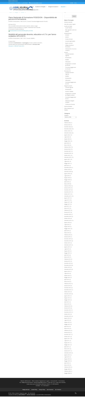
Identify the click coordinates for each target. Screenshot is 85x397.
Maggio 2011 (67, 344)
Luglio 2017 (66, 200)
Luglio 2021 (66, 161)
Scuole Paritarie (68, 27)
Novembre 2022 (67, 128)
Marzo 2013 (66, 304)
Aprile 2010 (66, 363)
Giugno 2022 (67, 139)
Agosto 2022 (67, 135)
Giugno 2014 (67, 275)
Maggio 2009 (67, 369)
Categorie (66, 115)
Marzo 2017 (66, 208)
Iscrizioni (67, 35)
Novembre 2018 (67, 167)
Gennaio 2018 (67, 187)
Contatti (71, 3)
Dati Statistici (50, 389)
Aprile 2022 (66, 143)
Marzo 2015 (66, 257)
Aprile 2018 (66, 181)
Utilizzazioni (67, 61)
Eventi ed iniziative (68, 106)
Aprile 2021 (66, 165)
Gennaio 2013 (67, 308)
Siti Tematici (58, 389)
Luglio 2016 (66, 224)
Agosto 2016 (67, 222)
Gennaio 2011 (67, 350)
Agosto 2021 (67, 159)
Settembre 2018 (67, 171)
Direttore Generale (68, 22)
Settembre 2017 (67, 196)
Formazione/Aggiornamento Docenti (39, 21)
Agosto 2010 (67, 355)
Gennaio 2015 (67, 261)
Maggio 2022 (67, 141)
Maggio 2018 (67, 179)
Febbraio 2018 (67, 185)
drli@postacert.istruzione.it (27, 382)
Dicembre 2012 (67, 310)
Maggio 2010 (67, 361)
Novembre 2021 (67, 153)
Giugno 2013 (67, 297)
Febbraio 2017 (67, 210)
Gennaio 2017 (67, 212)
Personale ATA (34, 10)
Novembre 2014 (67, 265)
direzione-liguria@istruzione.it (40, 382)
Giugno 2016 (67, 226)
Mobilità (32, 38)
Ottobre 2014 (67, 267)
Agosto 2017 (67, 198)
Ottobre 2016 (67, 218)
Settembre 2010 (67, 352)
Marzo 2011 (66, 348)
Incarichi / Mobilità (69, 91)
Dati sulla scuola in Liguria (69, 24)
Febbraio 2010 (67, 367)
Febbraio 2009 (67, 371)
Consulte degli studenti (70, 41)
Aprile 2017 (66, 206)
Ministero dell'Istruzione (13, 1)
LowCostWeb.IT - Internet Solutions (26, 394)
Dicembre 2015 (67, 238)
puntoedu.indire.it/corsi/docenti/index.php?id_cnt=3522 (21, 30)
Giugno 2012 (67, 322)
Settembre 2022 (67, 133)
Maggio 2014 (67, 277)
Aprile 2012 (66, 326)
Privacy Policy (42, 389)
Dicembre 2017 (67, 190)
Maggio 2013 (67, 300)
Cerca (75, 3)
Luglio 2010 (66, 357)
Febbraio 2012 (67, 330)
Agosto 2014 (67, 271)
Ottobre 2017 (67, 194)
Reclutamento (68, 57)
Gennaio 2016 (67, 236)
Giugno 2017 (67, 202)
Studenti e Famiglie (40, 6)
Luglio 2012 (66, 320)
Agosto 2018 (67, 173)
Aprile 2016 (66, 230)
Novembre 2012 (67, 312)
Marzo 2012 (66, 328)
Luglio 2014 (66, 273)
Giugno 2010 (67, 359)
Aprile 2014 (66, 279)
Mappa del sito (26, 389)
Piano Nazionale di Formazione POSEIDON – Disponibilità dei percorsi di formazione (32, 18)
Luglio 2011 (66, 340)
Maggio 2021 (67, 163)
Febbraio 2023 (67, 122)
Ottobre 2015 (67, 243)
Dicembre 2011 (67, 334)
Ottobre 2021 (67, 155)
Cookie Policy (34, 389)
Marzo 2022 (66, 145)
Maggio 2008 (67, 373)
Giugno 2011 (67, 342)
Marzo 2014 (66, 281)
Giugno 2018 (67, 177)
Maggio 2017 (67, 204)
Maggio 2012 (67, 324)
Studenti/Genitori (68, 33)
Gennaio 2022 (67, 149)
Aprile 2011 (66, 346)
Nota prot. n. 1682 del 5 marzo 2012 (16, 46)
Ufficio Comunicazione (15, 21)
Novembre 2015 (67, 240)
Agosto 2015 (67, 247)
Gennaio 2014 (67, 285)
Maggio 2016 (67, 228)
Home (32, 6)
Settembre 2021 (67, 157)
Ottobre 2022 (67, 130)
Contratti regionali (69, 87)
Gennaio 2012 (67, 332)
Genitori (67, 37)
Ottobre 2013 (67, 291)
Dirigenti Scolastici (53, 6)
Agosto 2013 (67, 295)
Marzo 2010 (66, 365)
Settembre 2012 (67, 316)
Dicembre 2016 (67, 214)
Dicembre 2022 (67, 126)
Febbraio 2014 (67, 283)
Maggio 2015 (67, 253)
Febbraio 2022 (67, 147)
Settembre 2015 (67, 245)
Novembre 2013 (67, 289)
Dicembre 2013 (67, 287)
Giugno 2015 (67, 251)
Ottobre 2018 (67, 169)
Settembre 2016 (67, 220)
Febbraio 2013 (67, 306)
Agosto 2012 (67, 318)
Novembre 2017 (67, 192)
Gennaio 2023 (67, 124)
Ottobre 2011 (67, 336)
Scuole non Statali (68, 26)
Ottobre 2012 (67, 314)
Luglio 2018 (66, 175)
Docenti (63, 6)
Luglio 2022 (66, 137)
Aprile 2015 (66, 255)
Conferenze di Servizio (70, 104)
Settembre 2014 (67, 269)
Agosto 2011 (67, 338)
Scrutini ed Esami (69, 39)
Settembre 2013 (67, 293)
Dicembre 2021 (67, 151)
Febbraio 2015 (67, 259)
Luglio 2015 (66, 249)
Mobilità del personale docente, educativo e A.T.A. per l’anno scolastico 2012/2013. (32, 35)
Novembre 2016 (67, 216)
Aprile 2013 (66, 302)
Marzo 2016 (66, 232)
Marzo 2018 (66, 183)
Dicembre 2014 (67, 263)
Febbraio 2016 (67, 234)
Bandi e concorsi (68, 43)
